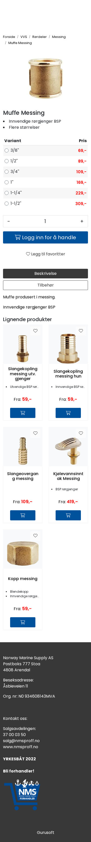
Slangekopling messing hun (68, 374)
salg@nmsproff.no (21, 741)
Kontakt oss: (15, 718)
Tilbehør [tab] (45, 285)
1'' (12, 182)
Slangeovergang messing (22, 476)
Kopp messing (22, 578)
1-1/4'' (16, 193)
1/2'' (14, 161)
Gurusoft (45, 832)
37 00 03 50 (14, 735)
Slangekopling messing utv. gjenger (22, 373)
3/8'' (15, 150)
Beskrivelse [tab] (45, 273)
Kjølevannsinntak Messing (68, 476)
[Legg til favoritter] (35, 331)
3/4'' (15, 171)
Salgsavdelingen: (19, 729)
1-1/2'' (16, 203)
